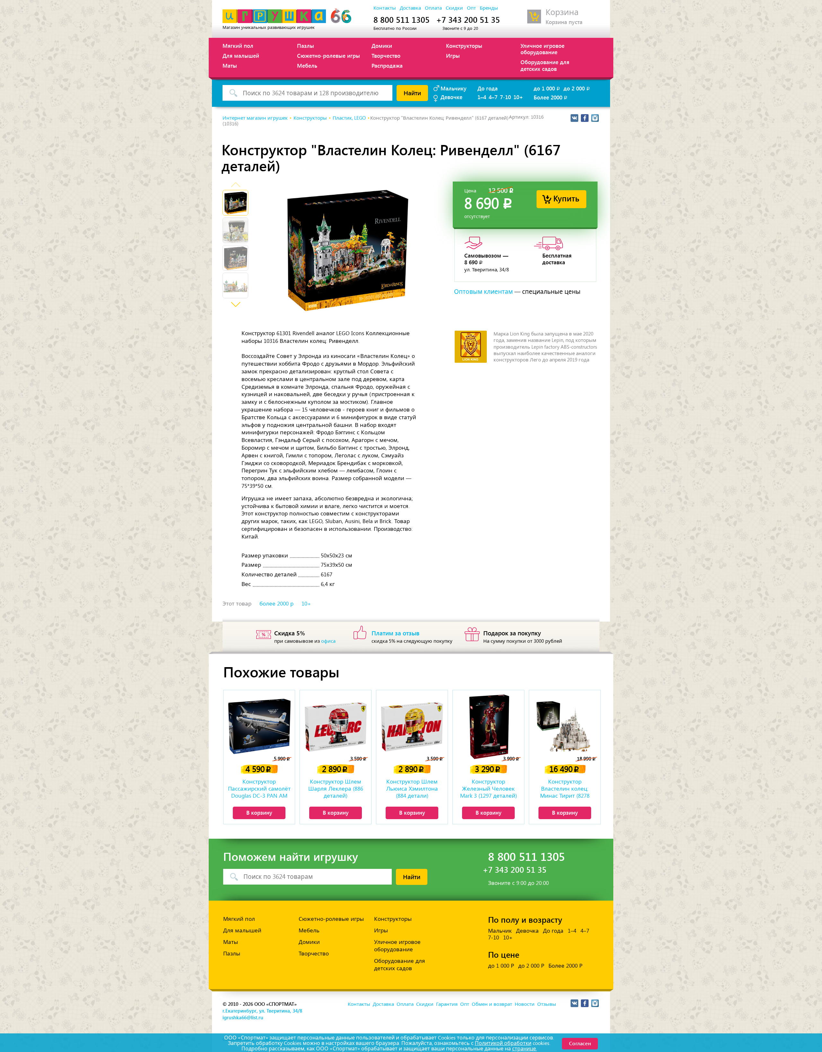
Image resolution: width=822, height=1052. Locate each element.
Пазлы (305, 45)
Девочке (451, 96)
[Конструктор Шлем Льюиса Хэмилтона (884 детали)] (412, 726)
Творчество (386, 55)
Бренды (489, 8)
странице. (524, 1049)
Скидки (454, 8)
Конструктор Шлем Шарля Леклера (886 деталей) (335, 788)
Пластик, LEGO (349, 118)
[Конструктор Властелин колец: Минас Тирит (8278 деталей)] (564, 726)
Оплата (433, 8)
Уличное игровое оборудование (542, 48)
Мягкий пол (238, 45)
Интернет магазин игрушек (255, 118)
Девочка (527, 931)
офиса (328, 641)
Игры (453, 55)
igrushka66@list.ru (243, 1017)
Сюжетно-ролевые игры (328, 55)
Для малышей (241, 55)
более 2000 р (276, 603)
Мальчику (454, 88)
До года (487, 88)
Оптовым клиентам (483, 291)
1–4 (481, 96)
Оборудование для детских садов (544, 65)
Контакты (384, 8)
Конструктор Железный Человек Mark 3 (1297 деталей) (488, 788)
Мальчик (500, 931)
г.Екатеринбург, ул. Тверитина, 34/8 (262, 1010)
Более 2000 (551, 97)
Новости (525, 1004)
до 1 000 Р (501, 966)
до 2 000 (577, 88)
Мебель (307, 65)
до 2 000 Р (531, 966)
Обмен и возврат (492, 1004)
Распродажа (387, 65)
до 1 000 (547, 88)
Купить (566, 198)
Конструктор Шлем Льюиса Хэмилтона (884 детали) (412, 788)
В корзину (259, 812)
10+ (518, 96)
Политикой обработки (503, 1043)
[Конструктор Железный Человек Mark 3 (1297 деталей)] (488, 726)
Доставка (410, 8)
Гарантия (447, 1004)
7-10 (505, 96)
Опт (471, 8)
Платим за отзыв (396, 633)
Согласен (580, 1043)
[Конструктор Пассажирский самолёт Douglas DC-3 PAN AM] (259, 726)
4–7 (493, 96)
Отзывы (546, 1004)
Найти (412, 93)
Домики (382, 45)
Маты (230, 65)
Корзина (562, 12)
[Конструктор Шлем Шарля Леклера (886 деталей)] (335, 726)
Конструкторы (464, 45)
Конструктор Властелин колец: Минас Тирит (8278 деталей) (565, 789)
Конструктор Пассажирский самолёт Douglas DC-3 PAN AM (259, 788)
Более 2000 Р (565, 966)
